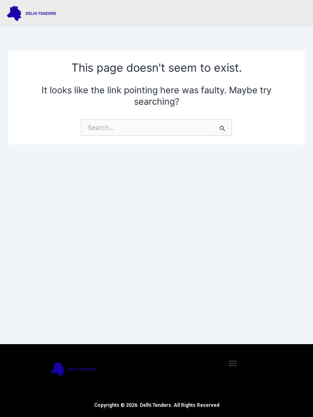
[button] (233, 363)
